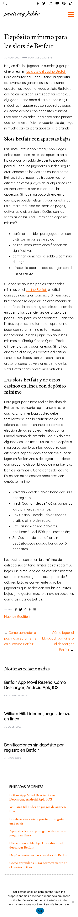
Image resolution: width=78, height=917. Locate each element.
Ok (40, 910)
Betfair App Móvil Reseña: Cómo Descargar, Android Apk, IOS (35, 685)
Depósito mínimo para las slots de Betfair (38, 855)
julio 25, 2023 (13, 726)
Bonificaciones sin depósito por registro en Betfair (34, 747)
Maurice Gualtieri (40, 57)
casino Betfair (36, 290)
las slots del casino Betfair (46, 71)
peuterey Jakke (21, 13)
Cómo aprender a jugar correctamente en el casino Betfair (20, 638)
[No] (73, 902)
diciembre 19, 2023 (15, 695)
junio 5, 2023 (12, 57)
